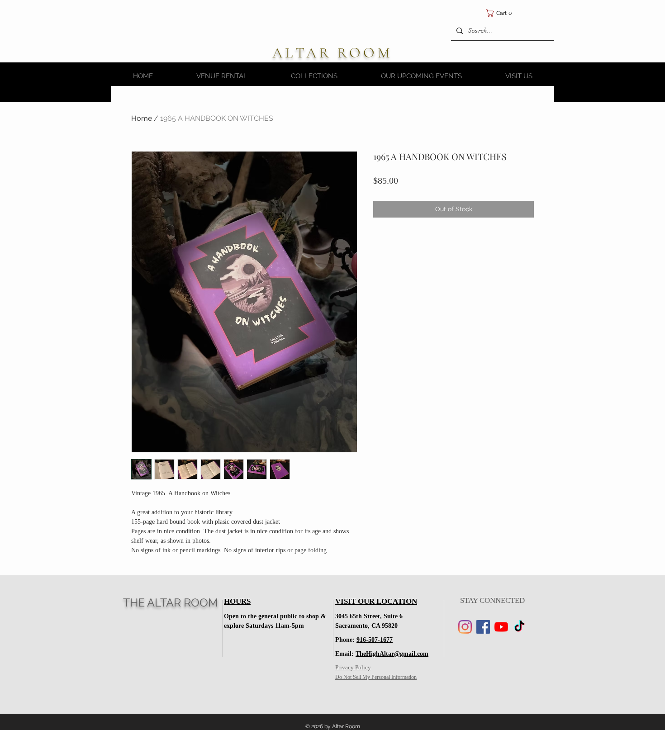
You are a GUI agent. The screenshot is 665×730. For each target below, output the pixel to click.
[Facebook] (483, 627)
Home (141, 118)
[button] (543, 13)
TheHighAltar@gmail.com (392, 653)
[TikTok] (519, 627)
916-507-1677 (374, 639)
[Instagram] (465, 627)
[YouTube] (501, 627)
